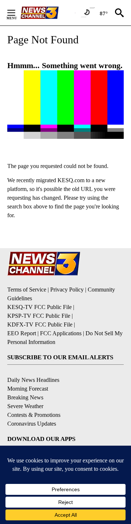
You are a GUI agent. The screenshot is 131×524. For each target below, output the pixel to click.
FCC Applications (61, 333)
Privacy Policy (67, 289)
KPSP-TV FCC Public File (38, 316)
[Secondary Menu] (16, 13)
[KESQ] (47, 13)
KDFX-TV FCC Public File (39, 324)
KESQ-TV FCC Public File (39, 307)
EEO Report (21, 333)
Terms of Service (26, 289)
